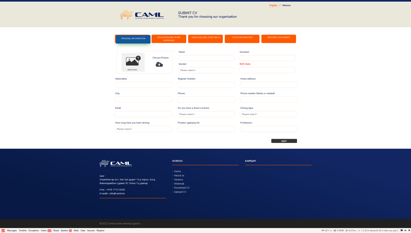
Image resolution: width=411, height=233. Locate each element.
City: (117, 93)
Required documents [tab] (278, 37)
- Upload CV (179, 192)
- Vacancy (177, 179)
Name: (182, 51)
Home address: (248, 78)
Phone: (181, 93)
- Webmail (178, 183)
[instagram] (309, 224)
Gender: (183, 64)
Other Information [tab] (242, 37)
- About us (178, 175)
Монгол (287, 5)
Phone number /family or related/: (257, 93)
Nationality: (121, 78)
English (273, 5)
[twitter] (303, 224)
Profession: (246, 122)
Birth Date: (245, 64)
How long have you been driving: (132, 122)
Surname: (244, 51)
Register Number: (187, 78)
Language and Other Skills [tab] (205, 37)
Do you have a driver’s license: (193, 108)
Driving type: (246, 108)
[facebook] (296, 224)
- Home (176, 171)
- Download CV (181, 187)
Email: (118, 108)
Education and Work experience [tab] (169, 39)
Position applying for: (189, 122)
